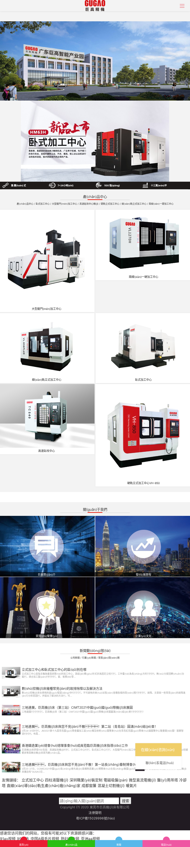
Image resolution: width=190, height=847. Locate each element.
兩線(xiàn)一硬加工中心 (161, 203)
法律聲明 (95, 813)
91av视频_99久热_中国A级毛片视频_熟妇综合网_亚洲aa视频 (50, 838)
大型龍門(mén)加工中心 (65, 203)
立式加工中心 (33, 780)
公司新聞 (75, 657)
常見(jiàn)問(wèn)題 (109, 657)
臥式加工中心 (43, 203)
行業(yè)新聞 (89, 657)
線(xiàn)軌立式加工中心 (134, 203)
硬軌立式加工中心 (110, 203)
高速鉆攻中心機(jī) (89, 203)
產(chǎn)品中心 (25, 203)
